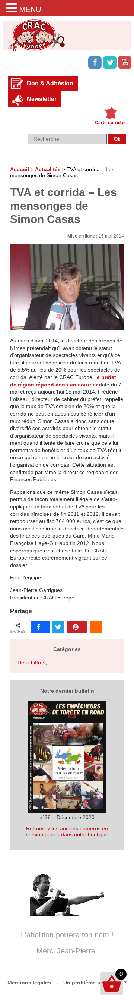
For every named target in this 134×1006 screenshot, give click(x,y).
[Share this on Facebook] (40, 627)
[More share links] (96, 627)
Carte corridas (110, 122)
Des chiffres (31, 662)
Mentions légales (29, 982)
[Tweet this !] (58, 627)
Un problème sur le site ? (95, 982)
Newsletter (42, 99)
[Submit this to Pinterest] (77, 627)
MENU (30, 9)
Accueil (19, 169)
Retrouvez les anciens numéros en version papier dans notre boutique (67, 831)
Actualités (48, 169)
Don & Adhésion (50, 83)
